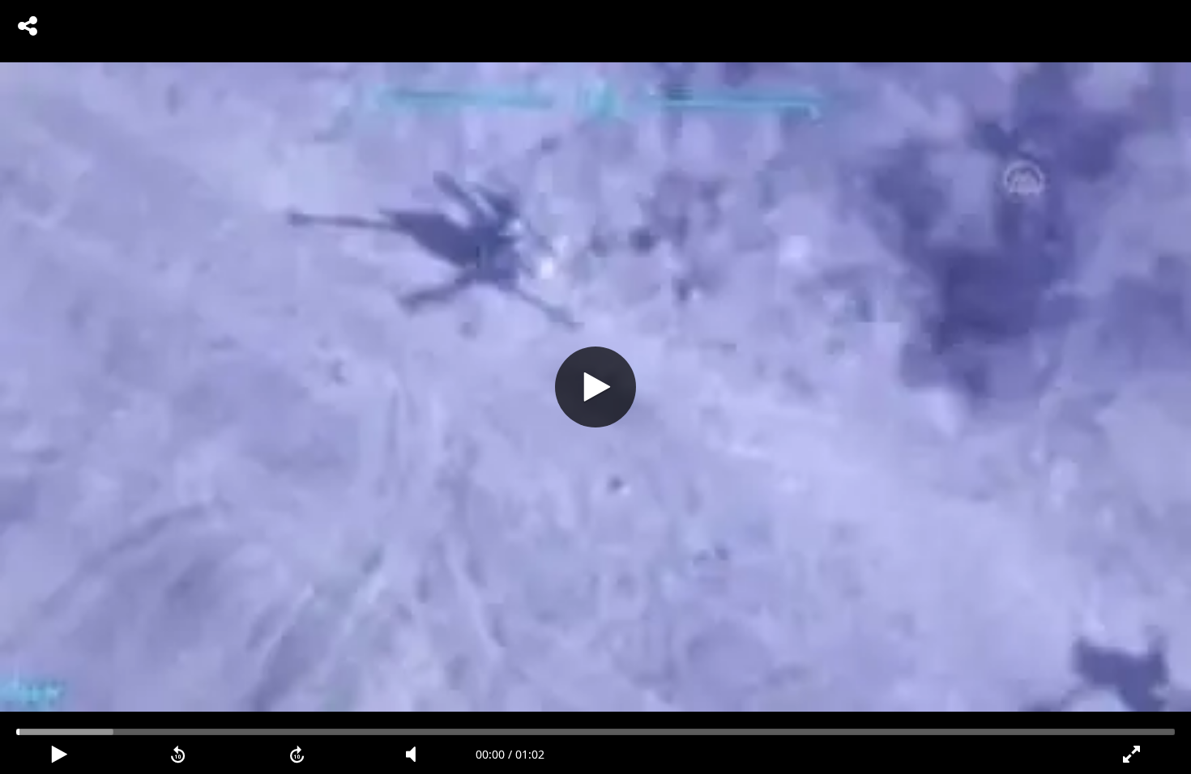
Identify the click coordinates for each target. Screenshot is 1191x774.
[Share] (27, 25)
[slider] (595, 732)
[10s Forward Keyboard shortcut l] (296, 754)
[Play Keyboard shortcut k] (59, 754)
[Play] (595, 387)
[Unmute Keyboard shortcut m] (416, 754)
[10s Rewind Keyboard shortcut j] (178, 754)
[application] (595, 387)
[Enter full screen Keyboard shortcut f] (1131, 754)
